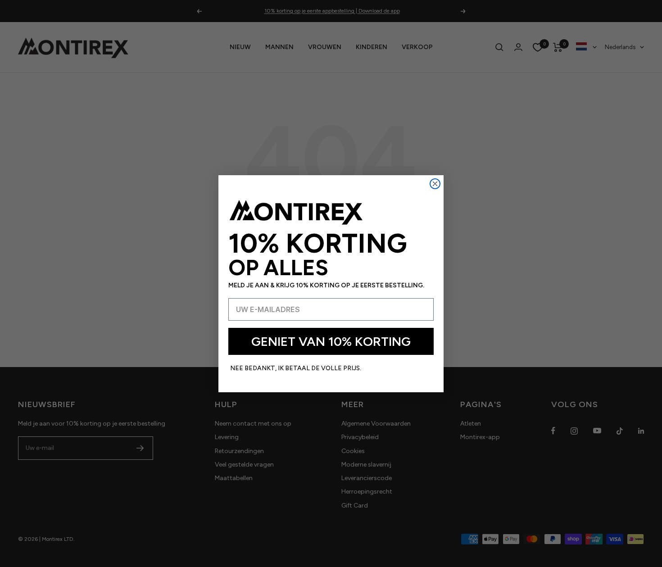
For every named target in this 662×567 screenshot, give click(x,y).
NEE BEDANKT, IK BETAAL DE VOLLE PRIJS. (295, 368)
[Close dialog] (435, 184)
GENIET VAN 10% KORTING (331, 341)
